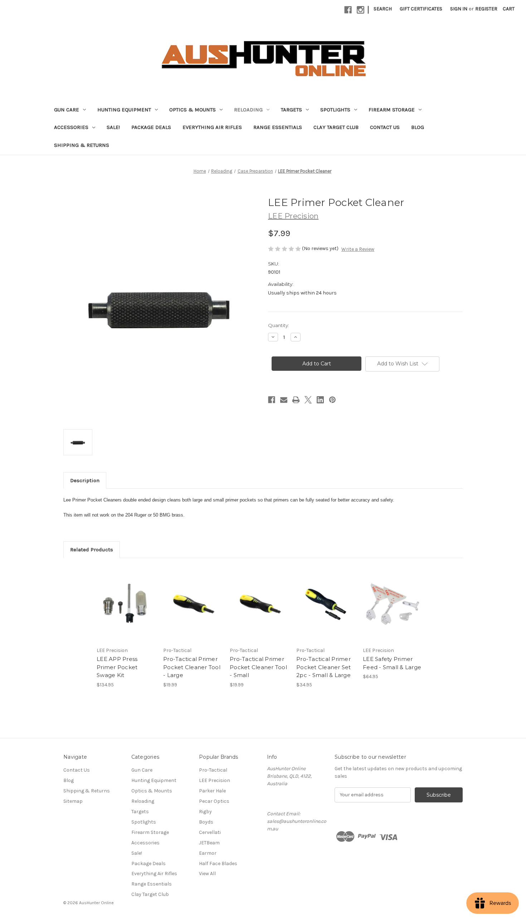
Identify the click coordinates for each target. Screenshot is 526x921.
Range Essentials (277, 127)
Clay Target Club (336, 127)
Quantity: (278, 325)
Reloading (248, 109)
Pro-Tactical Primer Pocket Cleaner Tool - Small (258, 667)
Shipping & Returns (81, 145)
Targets (291, 109)
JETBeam (209, 843)
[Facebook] (348, 10)
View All (207, 873)
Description (84, 480)
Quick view (125, 598)
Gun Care (66, 109)
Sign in (458, 9)
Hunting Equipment (124, 109)
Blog (417, 127)
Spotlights (335, 109)
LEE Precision (214, 780)
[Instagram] (360, 10)
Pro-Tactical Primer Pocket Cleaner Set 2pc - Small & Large (323, 667)
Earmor (207, 853)
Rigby (205, 812)
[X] (308, 400)
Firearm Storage (392, 109)
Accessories (71, 127)
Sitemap (73, 801)
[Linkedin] (320, 400)
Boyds (206, 822)
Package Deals (151, 127)
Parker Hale (212, 791)
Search (383, 9)
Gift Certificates (421, 9)
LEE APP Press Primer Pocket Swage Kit (117, 667)
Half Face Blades (218, 863)
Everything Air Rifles (212, 127)
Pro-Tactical (213, 770)
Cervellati (210, 832)
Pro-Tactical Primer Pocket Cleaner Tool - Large (191, 667)
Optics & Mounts (192, 109)
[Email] (283, 400)
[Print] (295, 400)
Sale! (113, 127)
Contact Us (385, 127)
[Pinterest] (332, 400)
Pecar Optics (214, 801)
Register (486, 9)
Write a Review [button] (357, 249)
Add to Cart (126, 610)
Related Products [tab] (91, 549)
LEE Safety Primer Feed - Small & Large (392, 663)
